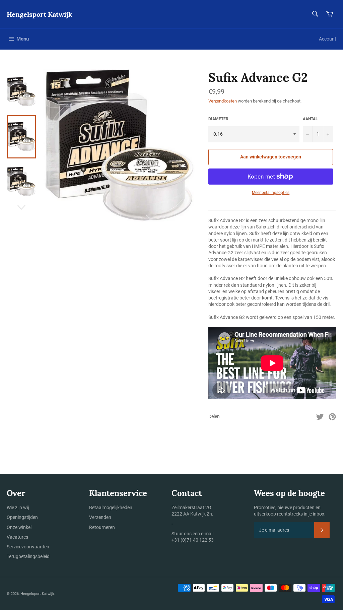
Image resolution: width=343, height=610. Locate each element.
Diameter (218, 119)
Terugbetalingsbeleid (28, 556)
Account (327, 39)
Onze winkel (19, 527)
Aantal (310, 119)
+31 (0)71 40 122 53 (193, 540)
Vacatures (17, 537)
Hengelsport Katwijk (39, 14)
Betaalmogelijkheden (110, 507)
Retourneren (102, 527)
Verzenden (100, 517)
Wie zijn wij (18, 507)
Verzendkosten (222, 101)
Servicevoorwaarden (28, 546)
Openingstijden (22, 517)
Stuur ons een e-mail (192, 533)
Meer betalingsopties (270, 192)
